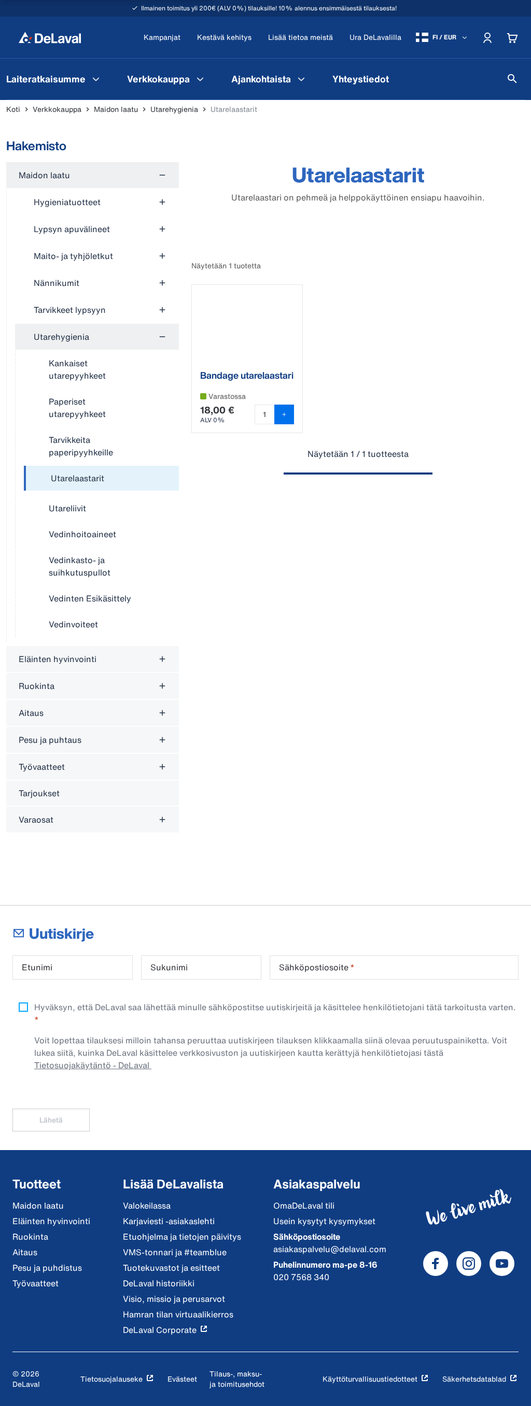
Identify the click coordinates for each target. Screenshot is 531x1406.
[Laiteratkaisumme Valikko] (96, 78)
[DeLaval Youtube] (502, 1263)
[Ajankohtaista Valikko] (301, 78)
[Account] (487, 37)
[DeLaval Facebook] (435, 1263)
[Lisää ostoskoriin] (284, 414)
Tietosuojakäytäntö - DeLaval (92, 1065)
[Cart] (512, 37)
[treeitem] (101, 479)
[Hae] (512, 78)
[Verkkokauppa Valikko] (200, 78)
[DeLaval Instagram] (468, 1263)
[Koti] (50, 37)
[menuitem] (167, 78)
